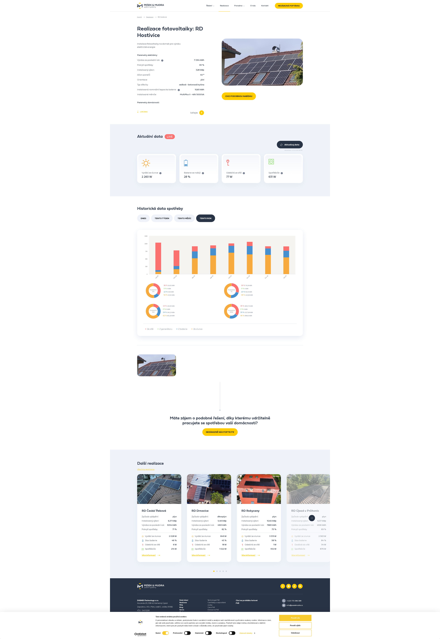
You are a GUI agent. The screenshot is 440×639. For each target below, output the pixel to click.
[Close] (279, 9)
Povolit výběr (295, 625)
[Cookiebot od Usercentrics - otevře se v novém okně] (140, 634)
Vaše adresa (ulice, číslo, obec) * (177, 52)
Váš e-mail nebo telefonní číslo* (177, 40)
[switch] (187, 633)
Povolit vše (295, 618)
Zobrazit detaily (246, 633)
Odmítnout (295, 633)
